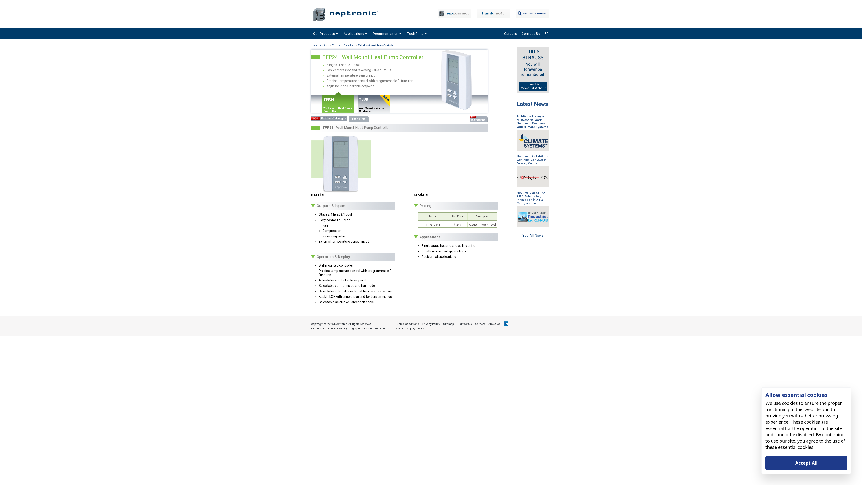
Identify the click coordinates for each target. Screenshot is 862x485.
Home (314, 45)
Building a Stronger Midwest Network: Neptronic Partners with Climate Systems (532, 122)
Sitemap (448, 324)
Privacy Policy (431, 324)
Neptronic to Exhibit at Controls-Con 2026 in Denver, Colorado (533, 160)
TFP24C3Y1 (433, 224)
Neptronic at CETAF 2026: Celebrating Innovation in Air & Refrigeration (531, 198)
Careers (510, 33)
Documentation (386, 33)
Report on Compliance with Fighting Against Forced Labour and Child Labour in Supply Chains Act (370, 328)
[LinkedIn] (506, 323)
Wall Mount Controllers (343, 45)
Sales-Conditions (408, 324)
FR (547, 33)
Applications (354, 33)
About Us (494, 324)
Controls (324, 45)
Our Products (324, 33)
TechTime (416, 33)
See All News (532, 235)
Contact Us (531, 33)
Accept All (806, 463)
